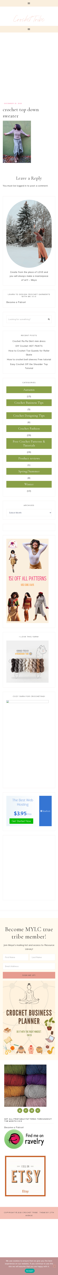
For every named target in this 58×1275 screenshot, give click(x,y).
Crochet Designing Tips (29, 415)
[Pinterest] (26, 1110)
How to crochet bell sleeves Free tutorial (29, 359)
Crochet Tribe (29, 20)
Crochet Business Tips (29, 403)
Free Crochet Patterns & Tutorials (29, 443)
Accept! (29, 1271)
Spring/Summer (29, 471)
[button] (29, 3)
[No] (54, 1266)
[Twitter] (20, 1110)
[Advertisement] (29, 69)
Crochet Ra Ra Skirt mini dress (29, 341)
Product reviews (29, 458)
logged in (22, 185)
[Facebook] (38, 1110)
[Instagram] (32, 1110)
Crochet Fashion (29, 428)
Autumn (29, 390)
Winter (29, 484)
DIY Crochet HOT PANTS (29, 346)
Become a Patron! (16, 302)
